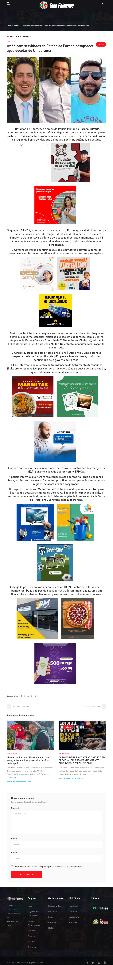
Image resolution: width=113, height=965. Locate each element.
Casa (9, 26)
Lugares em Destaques (33, 913)
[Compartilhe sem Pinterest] (35, 696)
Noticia (17, 26)
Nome (14, 838)
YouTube (73, 922)
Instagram (74, 917)
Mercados (52, 911)
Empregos (32, 936)
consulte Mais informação (19, 782)
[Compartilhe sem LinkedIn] (28, 696)
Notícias (31, 930)
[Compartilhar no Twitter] (25, 696)
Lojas (50, 917)
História (31, 941)
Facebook (73, 906)
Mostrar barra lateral (20, 36)
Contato (32, 947)
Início (30, 906)
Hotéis (51, 928)
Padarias (52, 922)
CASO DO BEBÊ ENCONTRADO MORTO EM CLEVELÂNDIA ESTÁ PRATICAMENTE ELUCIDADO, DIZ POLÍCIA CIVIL (82, 760)
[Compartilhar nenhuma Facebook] (21, 696)
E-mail (14, 852)
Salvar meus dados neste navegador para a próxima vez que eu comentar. (48, 866)
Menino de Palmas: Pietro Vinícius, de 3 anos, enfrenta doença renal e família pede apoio (29, 760)
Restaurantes (54, 906)
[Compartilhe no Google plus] (31, 696)
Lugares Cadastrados (34, 923)
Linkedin (73, 911)
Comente (15, 808)
